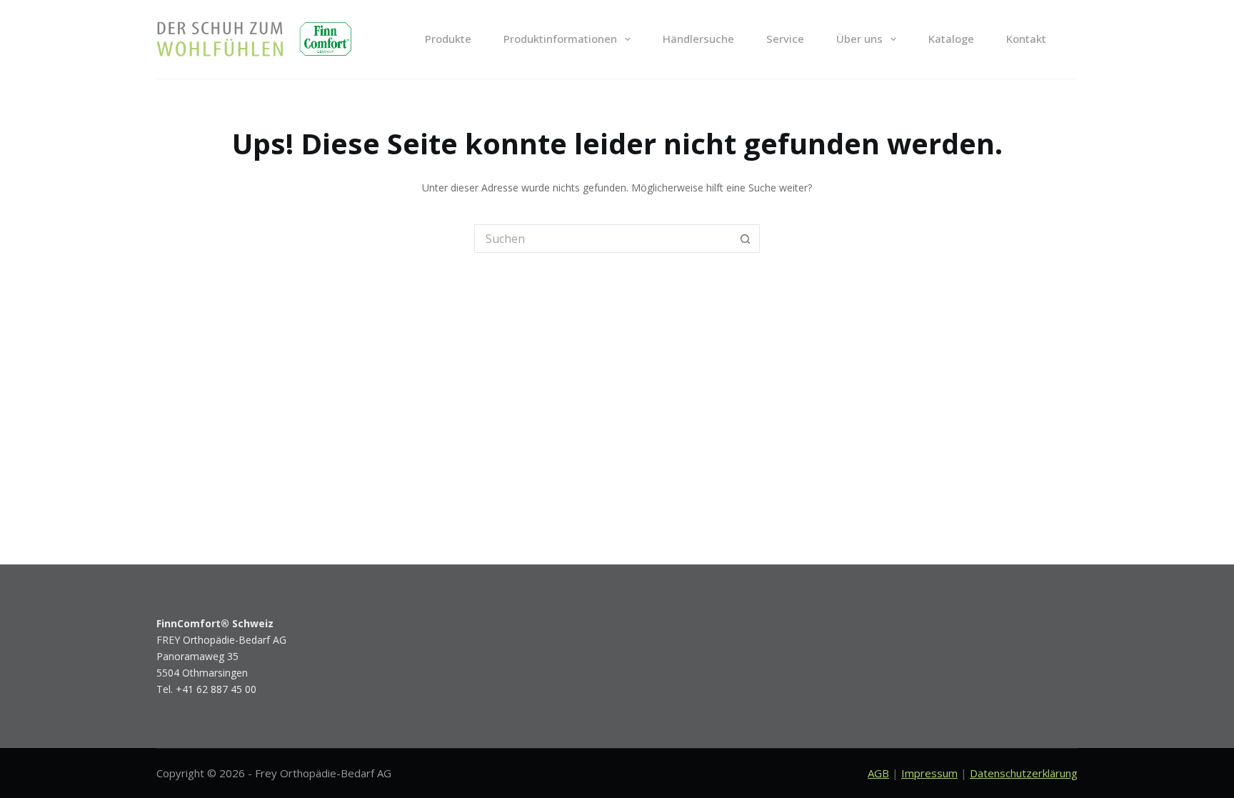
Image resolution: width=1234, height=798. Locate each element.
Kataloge (951, 38)
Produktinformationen (560, 38)
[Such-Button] (745, 238)
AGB (878, 773)
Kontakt (1026, 38)
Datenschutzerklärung (1024, 773)
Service (785, 38)
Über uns (859, 38)
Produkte (448, 38)
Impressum (929, 773)
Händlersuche (698, 38)
